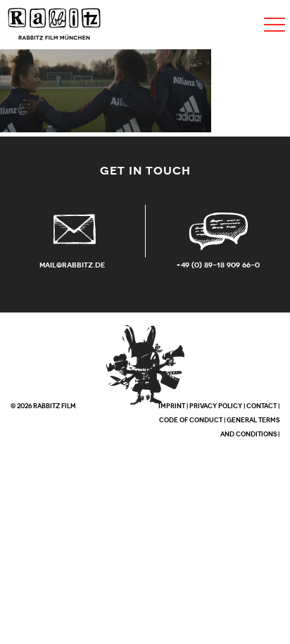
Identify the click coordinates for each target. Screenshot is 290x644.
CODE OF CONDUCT (190, 420)
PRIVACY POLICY (215, 406)
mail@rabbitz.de (72, 265)
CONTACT (261, 406)
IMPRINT (171, 406)
